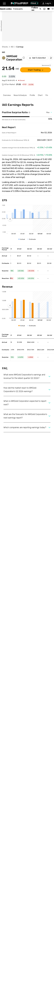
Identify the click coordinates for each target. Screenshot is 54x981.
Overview (7, 95)
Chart (40, 95)
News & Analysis (20, 95)
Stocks (5, 47)
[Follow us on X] (40, 8)
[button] (4, 3)
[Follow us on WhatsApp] (44, 8)
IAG (12, 47)
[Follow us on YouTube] (48, 8)
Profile (32, 95)
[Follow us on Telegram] (52, 8)
